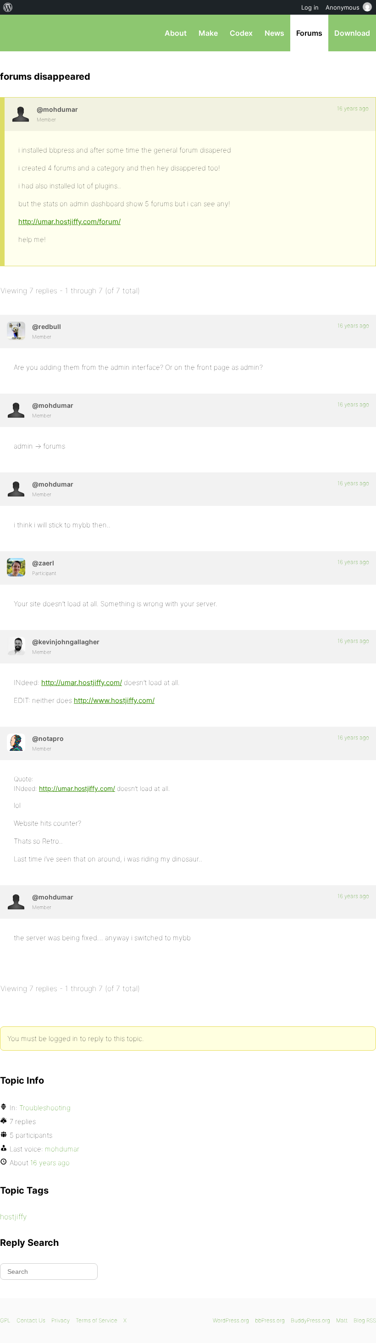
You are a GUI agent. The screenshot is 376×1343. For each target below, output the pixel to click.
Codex (241, 33)
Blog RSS (365, 1320)
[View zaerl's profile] (16, 567)
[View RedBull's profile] (16, 331)
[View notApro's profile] (16, 743)
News (274, 33)
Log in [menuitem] (310, 7)
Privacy (60, 1320)
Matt (342, 1320)
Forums (309, 33)
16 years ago (353, 108)
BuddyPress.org (310, 1320)
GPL (5, 1320)
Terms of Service (96, 1320)
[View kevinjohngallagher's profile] (16, 646)
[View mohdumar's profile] (20, 113)
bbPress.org (15, 33)
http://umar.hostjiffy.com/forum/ (69, 221)
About (176, 33)
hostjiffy (13, 1216)
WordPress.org (231, 1320)
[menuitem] (8, 7)
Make (208, 33)
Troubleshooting (45, 1107)
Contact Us (31, 1320)
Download (352, 33)
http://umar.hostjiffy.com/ (81, 682)
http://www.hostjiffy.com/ (114, 700)
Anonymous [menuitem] (342, 7)
